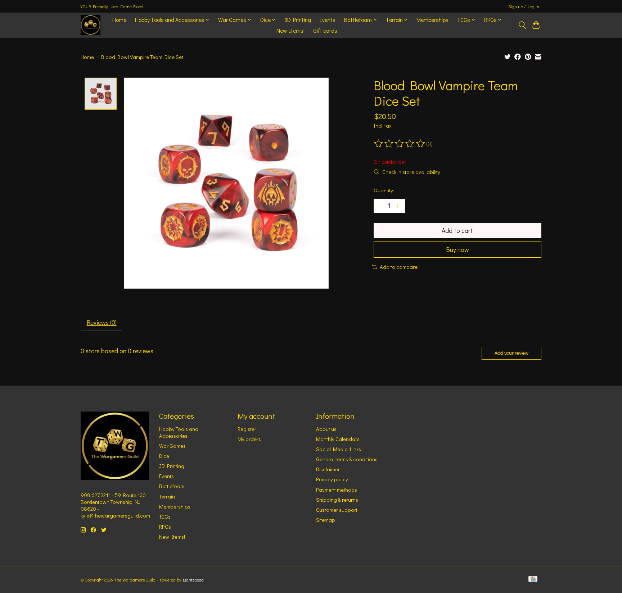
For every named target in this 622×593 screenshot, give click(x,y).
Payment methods (336, 489)
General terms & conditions (347, 459)
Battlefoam (171, 486)
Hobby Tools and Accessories (178, 432)
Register (247, 429)
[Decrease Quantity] (382, 206)
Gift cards (325, 30)
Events (327, 19)
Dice (164, 455)
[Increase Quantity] (397, 206)
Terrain (167, 496)
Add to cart (457, 230)
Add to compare (399, 266)
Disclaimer (328, 469)
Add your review (511, 352)
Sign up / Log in (523, 6)
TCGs (165, 516)
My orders (249, 439)
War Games (172, 445)
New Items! (290, 30)
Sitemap (325, 519)
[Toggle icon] (522, 25)
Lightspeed (193, 580)
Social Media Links (338, 449)
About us (326, 429)
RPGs (165, 526)
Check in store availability (411, 172)
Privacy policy (332, 479)
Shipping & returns (337, 499)
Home (119, 19)
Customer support (336, 509)
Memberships (432, 19)
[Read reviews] (400, 143)
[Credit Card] (532, 579)
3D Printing (297, 19)
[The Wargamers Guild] (90, 25)
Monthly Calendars (338, 439)
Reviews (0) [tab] (102, 322)
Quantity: (384, 190)
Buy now (457, 249)
